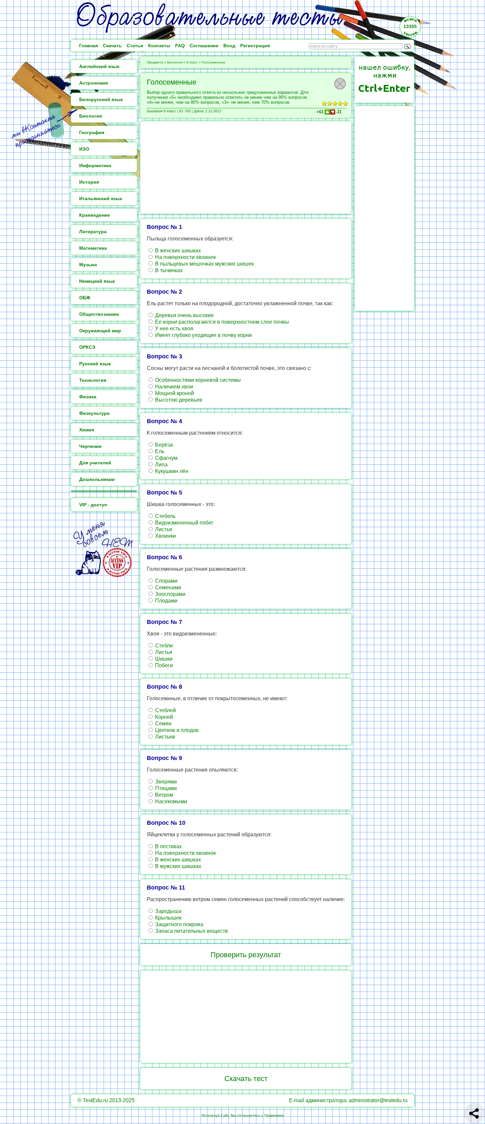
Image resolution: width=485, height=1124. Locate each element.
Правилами (273, 1115)
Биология (174, 62)
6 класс (192, 62)
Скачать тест (246, 1078)
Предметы (155, 62)
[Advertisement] (245, 167)
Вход (229, 45)
